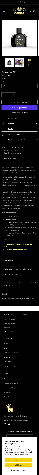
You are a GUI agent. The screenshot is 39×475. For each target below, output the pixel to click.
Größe (3, 82)
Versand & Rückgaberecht (12, 388)
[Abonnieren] (30, 437)
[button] (4, 11)
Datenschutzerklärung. (20, 455)
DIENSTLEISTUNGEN (11, 353)
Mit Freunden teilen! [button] (10, 158)
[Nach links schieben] (2, 63)
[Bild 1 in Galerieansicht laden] (9, 62)
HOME (6, 344)
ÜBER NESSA (8, 362)
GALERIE (7, 357)
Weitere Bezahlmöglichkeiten (20, 112)
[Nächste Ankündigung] (35, 2)
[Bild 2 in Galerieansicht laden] (19, 62)
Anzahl (4, 91)
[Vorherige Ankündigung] (4, 2)
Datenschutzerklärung (11, 383)
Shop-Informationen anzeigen (13, 153)
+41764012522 (9, 332)
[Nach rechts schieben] (37, 63)
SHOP (6, 348)
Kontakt (6, 397)
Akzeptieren (18, 460)
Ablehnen (18, 465)
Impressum (7, 392)
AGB (5, 379)
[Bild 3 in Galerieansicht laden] (29, 62)
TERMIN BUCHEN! (10, 366)
